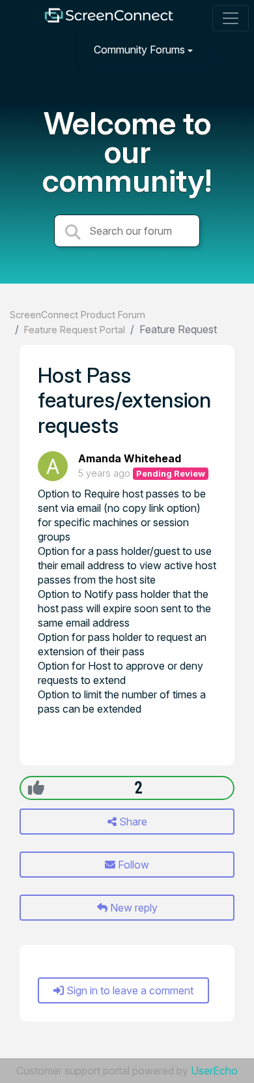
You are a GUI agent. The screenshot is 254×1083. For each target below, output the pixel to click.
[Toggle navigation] (230, 18)
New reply (132, 907)
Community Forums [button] (139, 49)
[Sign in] (228, 49)
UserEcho (214, 1070)
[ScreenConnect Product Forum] (109, 18)
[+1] (36, 787)
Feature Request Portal (74, 329)
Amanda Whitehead (129, 458)
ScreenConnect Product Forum (77, 314)
